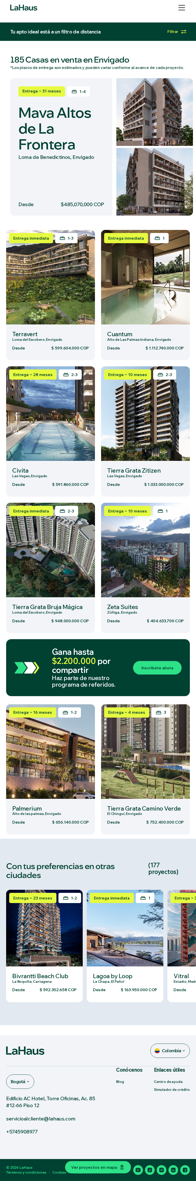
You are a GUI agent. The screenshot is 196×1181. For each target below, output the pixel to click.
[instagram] (161, 1170)
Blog (120, 1081)
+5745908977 (22, 1131)
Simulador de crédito (172, 1089)
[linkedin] (173, 1170)
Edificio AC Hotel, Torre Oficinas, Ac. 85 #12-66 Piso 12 (50, 1101)
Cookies (59, 1172)
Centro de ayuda (168, 1081)
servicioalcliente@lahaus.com (41, 1118)
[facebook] (185, 1170)
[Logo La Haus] (23, 8)
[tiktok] (150, 1170)
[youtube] (138, 1170)
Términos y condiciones (26, 1172)
